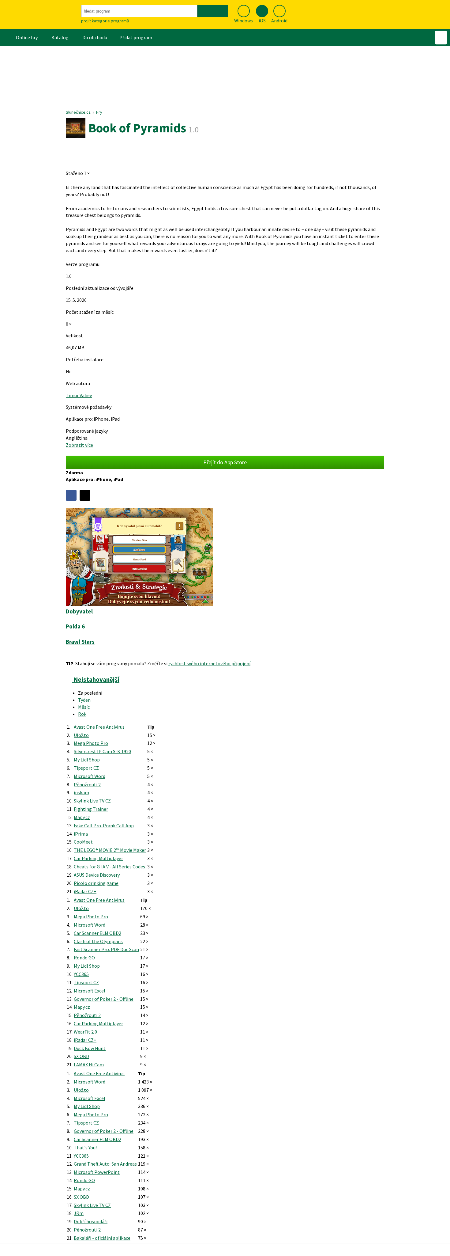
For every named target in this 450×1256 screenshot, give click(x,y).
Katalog (60, 37)
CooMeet (83, 842)
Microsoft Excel (89, 991)
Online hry (27, 37)
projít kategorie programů (105, 21)
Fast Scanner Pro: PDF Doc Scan (106, 949)
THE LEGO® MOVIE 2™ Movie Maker (110, 850)
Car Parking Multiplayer (98, 858)
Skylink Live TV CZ (92, 801)
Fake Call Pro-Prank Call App (104, 825)
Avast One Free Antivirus (99, 727)
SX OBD (81, 1056)
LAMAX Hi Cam (89, 1064)
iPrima (81, 834)
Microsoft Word (89, 776)
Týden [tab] (84, 700)
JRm (79, 1213)
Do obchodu (94, 37)
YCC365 (81, 974)
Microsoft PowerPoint (97, 1172)
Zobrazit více (79, 445)
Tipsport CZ (86, 768)
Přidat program (135, 37)
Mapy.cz (82, 817)
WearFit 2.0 (85, 1032)
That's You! (85, 1147)
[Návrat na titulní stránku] (40, 14)
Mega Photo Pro (91, 743)
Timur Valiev (79, 395)
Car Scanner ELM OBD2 (97, 933)
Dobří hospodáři (90, 1221)
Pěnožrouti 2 (87, 784)
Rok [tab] (82, 714)
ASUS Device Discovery (97, 875)
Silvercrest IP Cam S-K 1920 (102, 751)
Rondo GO (84, 957)
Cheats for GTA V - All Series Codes (109, 866)
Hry (99, 112)
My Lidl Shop (87, 760)
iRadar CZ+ (85, 891)
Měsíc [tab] (84, 707)
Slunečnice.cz (78, 112)
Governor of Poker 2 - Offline (103, 999)
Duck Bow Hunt (90, 1048)
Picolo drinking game (96, 883)
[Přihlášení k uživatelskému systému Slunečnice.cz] (441, 37)
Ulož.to (81, 735)
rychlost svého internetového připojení (209, 663)
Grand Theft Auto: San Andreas (105, 1164)
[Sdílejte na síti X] (85, 495)
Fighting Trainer (91, 809)
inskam (81, 792)
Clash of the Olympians (98, 941)
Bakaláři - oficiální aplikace (102, 1238)
